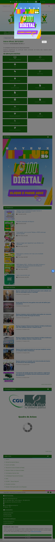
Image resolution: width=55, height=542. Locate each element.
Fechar (44, 41)
